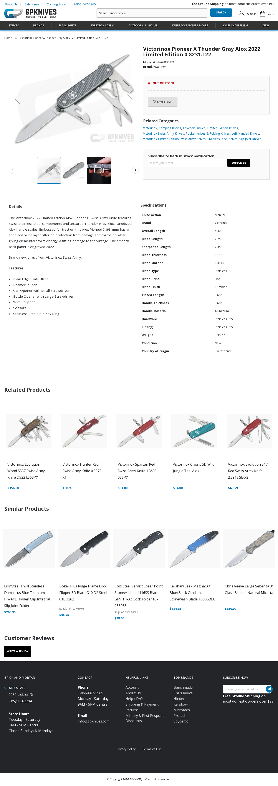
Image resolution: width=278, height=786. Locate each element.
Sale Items (32, 4)
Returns (132, 710)
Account (132, 687)
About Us (10, 4)
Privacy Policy (126, 749)
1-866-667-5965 (84, 4)
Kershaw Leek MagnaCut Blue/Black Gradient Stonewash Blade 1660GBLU (193, 593)
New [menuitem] (266, 25)
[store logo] (30, 13)
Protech (180, 715)
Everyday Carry (102, 25)
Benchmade (183, 687)
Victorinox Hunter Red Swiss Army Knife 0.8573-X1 (83, 471)
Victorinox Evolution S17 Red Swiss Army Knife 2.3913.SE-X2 (248, 471)
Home (8, 38)
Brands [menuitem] (38, 25)
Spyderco (181, 721)
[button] (17, 99)
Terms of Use (152, 749)
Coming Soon (56, 4)
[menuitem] (14, 25)
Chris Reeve (183, 693)
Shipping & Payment (142, 704)
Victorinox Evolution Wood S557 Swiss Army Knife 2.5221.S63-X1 (26, 471)
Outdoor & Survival (143, 25)
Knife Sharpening (235, 25)
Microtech (182, 710)
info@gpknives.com (93, 721)
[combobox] (152, 13)
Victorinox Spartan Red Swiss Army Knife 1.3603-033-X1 (138, 471)
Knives (14, 25)
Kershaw (181, 704)
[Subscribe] (269, 689)
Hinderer (181, 698)
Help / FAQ (134, 698)
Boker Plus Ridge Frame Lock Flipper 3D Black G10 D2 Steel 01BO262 (83, 593)
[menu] (139, 25)
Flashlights (67, 25)
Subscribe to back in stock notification (181, 156)
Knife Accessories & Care (190, 25)
